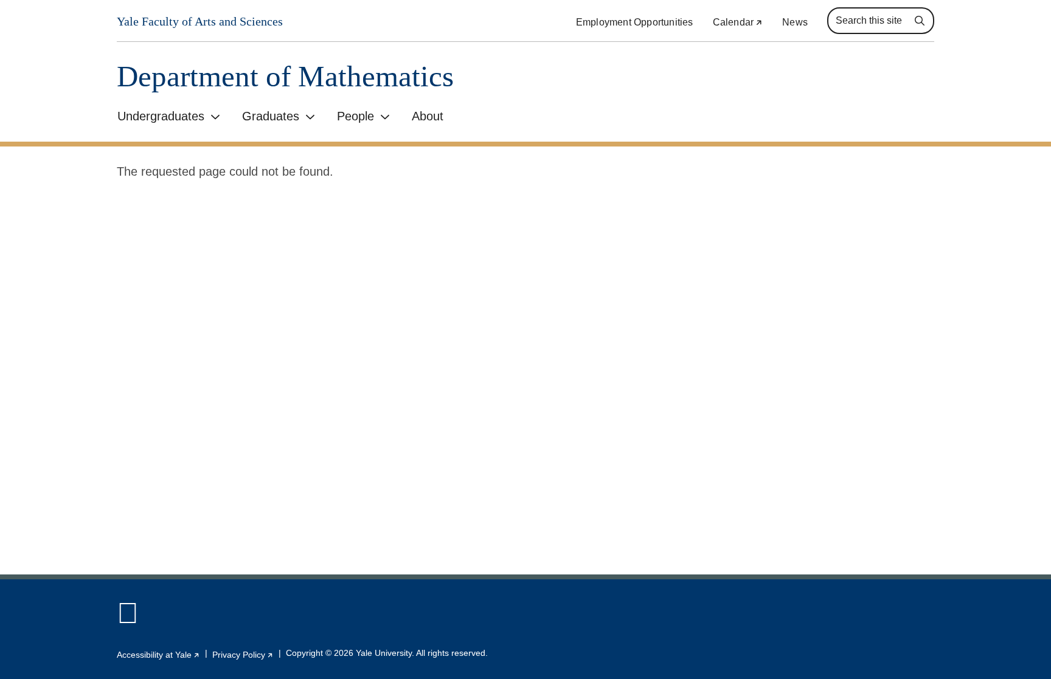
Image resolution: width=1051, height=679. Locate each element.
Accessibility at (158, 655)
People (355, 116)
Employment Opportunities (634, 22)
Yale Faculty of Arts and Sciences (200, 21)
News (795, 22)
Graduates (270, 116)
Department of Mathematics (285, 76)
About (427, 116)
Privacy (243, 655)
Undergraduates (160, 116)
